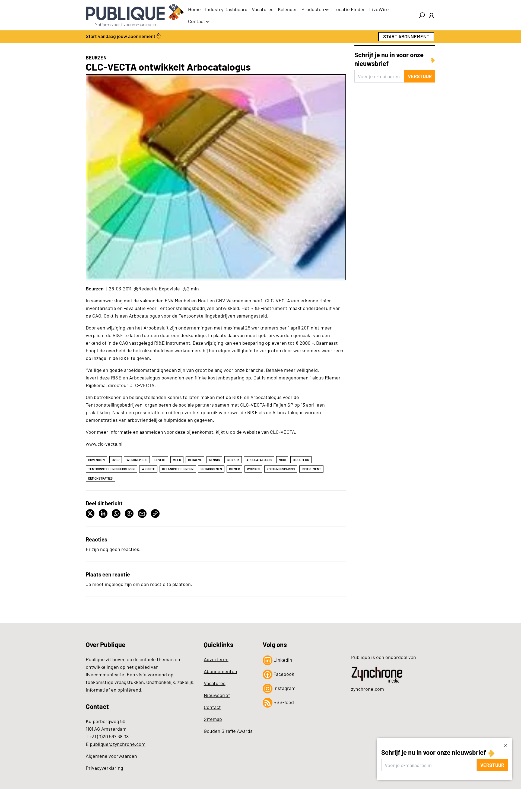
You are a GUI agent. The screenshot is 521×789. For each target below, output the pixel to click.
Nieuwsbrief (217, 695)
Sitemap (213, 719)
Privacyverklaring (104, 768)
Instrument (311, 469)
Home (194, 9)
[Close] (505, 745)
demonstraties (100, 478)
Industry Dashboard (226, 9)
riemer (234, 469)
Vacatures (263, 9)
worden (253, 469)
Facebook (283, 674)
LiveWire (379, 9)
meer (177, 460)
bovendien (96, 460)
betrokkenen (211, 469)
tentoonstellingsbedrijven (111, 469)
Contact (196, 21)
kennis (214, 460)
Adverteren (216, 659)
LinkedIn (282, 660)
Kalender (287, 9)
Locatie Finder (349, 9)
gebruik (233, 460)
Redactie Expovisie (159, 288)
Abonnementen (220, 671)
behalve (195, 460)
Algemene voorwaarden (111, 756)
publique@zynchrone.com (117, 744)
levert (160, 460)
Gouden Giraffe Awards (228, 731)
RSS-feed (283, 702)
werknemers (136, 460)
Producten (312, 9)
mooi (282, 460)
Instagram (284, 688)
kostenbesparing (281, 469)
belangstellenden (177, 469)
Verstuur (492, 765)
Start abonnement (406, 36)
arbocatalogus (259, 460)
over (115, 460)
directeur (301, 460)
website (148, 469)
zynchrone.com (367, 689)
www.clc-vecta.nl (104, 444)
